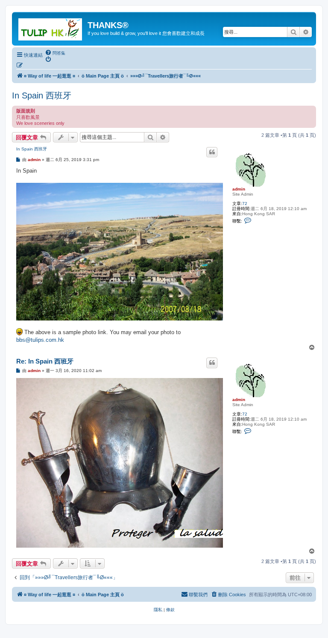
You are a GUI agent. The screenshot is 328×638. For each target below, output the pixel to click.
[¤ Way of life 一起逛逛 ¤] (51, 27)
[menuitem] (55, 52)
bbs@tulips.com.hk (40, 340)
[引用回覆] (211, 152)
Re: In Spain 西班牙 (44, 361)
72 (244, 203)
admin (238, 189)
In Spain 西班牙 (41, 95)
